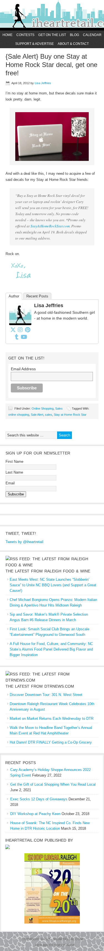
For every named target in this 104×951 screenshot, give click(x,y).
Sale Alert (37, 414)
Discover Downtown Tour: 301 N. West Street (46, 695)
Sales (59, 408)
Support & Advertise (34, 44)
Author (14, 296)
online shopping (18, 414)
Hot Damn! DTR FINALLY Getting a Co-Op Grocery (51, 742)
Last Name (14, 472)
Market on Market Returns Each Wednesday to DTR (51, 718)
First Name (14, 461)
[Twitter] (13, 329)
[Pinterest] (27, 329)
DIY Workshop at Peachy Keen (35, 814)
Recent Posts (37, 296)
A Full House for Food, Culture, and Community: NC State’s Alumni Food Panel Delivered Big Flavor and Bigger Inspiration (51, 649)
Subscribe (16, 494)
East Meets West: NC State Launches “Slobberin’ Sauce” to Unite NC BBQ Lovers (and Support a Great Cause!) (53, 585)
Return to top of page (55, 945)
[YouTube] (24, 336)
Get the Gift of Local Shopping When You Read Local (53, 784)
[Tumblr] (16, 336)
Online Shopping (43, 408)
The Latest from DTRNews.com (40, 686)
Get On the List (52, 35)
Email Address (23, 369)
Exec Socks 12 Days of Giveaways (38, 799)
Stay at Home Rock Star (70, 414)
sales (48, 414)
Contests (25, 35)
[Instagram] (20, 329)
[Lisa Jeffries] (20, 324)
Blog (74, 35)
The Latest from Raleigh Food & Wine (48, 571)
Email (10, 483)
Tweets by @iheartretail (24, 542)
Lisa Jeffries (43, 83)
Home (7, 35)
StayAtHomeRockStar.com (50, 225)
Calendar (92, 35)
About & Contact (73, 44)
